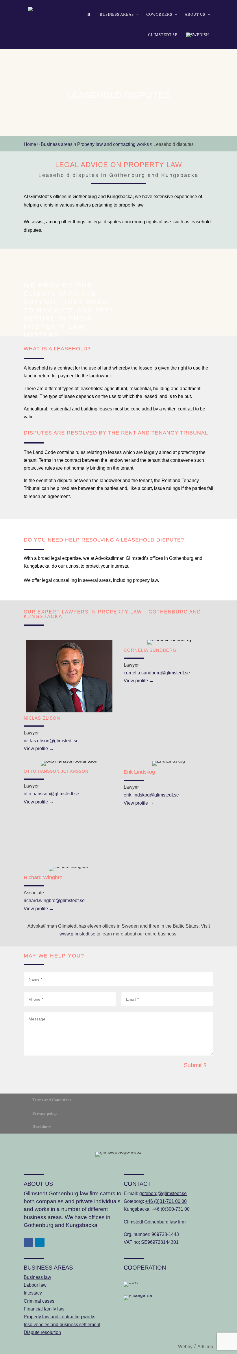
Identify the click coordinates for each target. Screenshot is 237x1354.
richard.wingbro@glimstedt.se (54, 900)
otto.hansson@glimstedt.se (51, 793)
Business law (37, 1277)
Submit (193, 1065)
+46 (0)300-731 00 (171, 1209)
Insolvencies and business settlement (62, 1324)
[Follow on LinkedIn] (40, 1242)
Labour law (35, 1285)
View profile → (39, 748)
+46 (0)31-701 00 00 (166, 1201)
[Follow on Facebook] (28, 1242)
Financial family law (44, 1308)
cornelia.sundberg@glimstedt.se (157, 672)
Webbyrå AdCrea (195, 1346)
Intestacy (33, 1292)
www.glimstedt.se (77, 933)
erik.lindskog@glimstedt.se (151, 794)
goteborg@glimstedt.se (163, 1193)
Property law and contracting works (59, 1316)
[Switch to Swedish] (197, 35)
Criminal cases (39, 1301)
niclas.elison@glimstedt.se (51, 740)
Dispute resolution (42, 1332)
